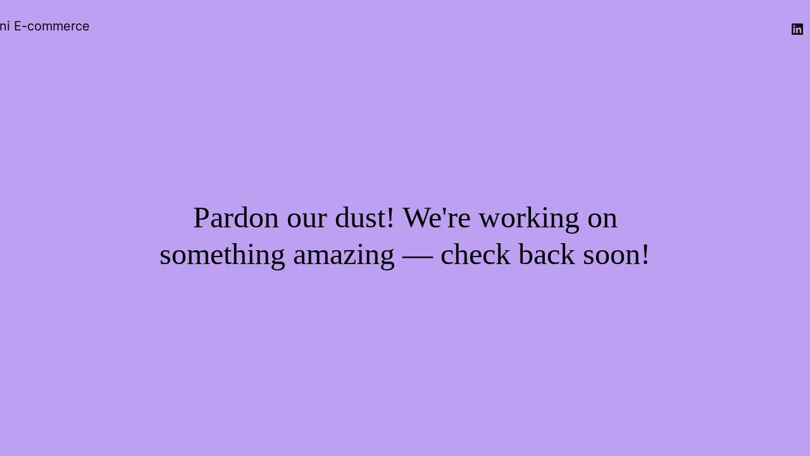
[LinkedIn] (797, 29)
